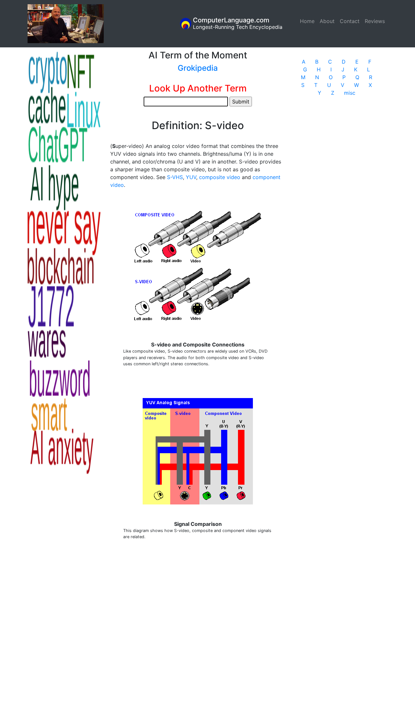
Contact (350, 21)
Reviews (375, 21)
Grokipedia (198, 68)
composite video (219, 177)
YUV (191, 177)
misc (349, 93)
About (327, 21)
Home (308, 21)
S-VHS (175, 177)
